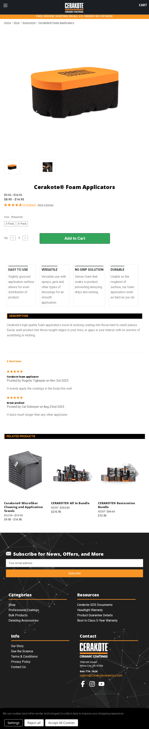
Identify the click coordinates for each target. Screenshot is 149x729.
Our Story (17, 646)
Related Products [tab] (21, 436)
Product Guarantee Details (95, 615)
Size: (13, 217)
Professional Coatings (24, 610)
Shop (12, 605)
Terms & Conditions (24, 656)
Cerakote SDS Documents (95, 605)
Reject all (34, 723)
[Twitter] (26, 255)
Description (18, 315)
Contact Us (18, 667)
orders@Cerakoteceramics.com (101, 675)
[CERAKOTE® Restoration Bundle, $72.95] (119, 470)
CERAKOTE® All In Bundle (70, 503)
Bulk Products (18, 615)
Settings (14, 723)
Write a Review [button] (46, 205)
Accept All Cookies (61, 723)
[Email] (13, 255)
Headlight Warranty (90, 610)
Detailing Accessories (24, 620)
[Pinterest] (32, 255)
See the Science (22, 651)
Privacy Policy (20, 662)
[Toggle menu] (5, 5)
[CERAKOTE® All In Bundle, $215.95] (72, 470)
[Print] (19, 255)
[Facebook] (6, 255)
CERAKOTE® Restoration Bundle (116, 505)
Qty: (6, 237)
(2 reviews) (30, 204)
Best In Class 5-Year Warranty (97, 620)
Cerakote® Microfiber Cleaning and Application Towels (23, 507)
